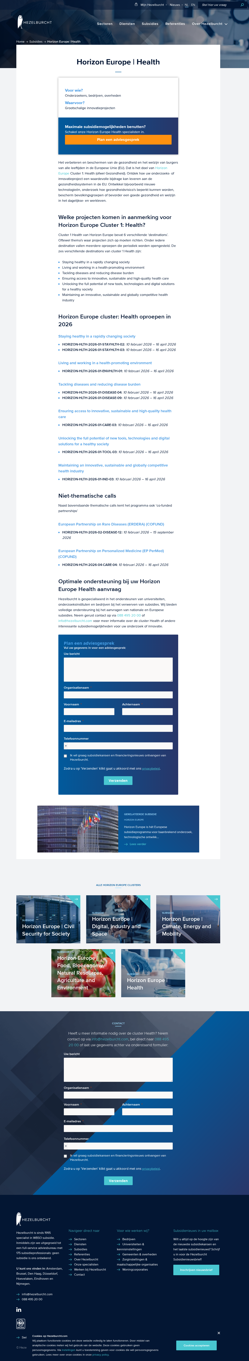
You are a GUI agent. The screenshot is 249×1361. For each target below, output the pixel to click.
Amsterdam (54, 1268)
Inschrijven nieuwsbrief (196, 1270)
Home (20, 41)
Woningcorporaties (135, 1269)
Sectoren (105, 24)
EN (193, 4)
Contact (79, 1274)
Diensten (127, 24)
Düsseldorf (50, 1273)
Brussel (21, 1273)
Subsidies (150, 24)
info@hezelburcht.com (75, 621)
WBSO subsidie (43, 1238)
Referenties (175, 24)
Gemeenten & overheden (139, 1254)
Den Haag (34, 1273)
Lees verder (138, 844)
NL (187, 4)
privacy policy (100, 1354)
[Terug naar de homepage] (35, 28)
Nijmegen (23, 1284)
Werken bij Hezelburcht (90, 1269)
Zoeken (242, 5)
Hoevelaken (24, 1278)
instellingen (68, 1350)
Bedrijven (128, 1239)
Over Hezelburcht (207, 24)
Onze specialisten (86, 1264)
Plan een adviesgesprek (118, 139)
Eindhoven (41, 1278)
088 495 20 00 (129, 615)
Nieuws (175, 5)
